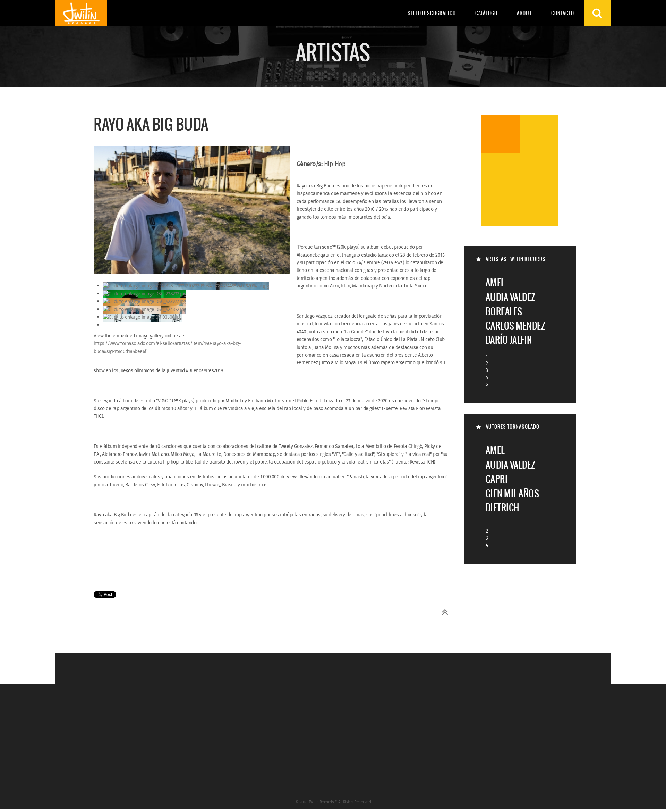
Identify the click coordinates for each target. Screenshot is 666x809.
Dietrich (502, 507)
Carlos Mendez (516, 325)
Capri (497, 479)
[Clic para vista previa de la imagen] (192, 211)
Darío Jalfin (509, 339)
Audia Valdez (511, 297)
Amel (495, 282)
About (524, 13)
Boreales (504, 311)
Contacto (562, 13)
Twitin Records (81, 13)
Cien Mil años (512, 493)
